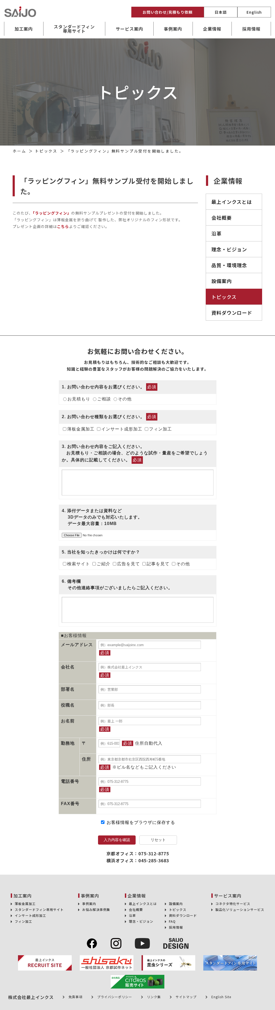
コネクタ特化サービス (232, 903)
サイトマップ (186, 996)
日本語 (221, 12)
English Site (221, 996)
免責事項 (75, 996)
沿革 (216, 233)
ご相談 (104, 399)
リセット (158, 840)
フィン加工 (160, 429)
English (254, 12)
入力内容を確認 (117, 840)
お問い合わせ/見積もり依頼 (168, 12)
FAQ (172, 921)
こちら (63, 226)
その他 (125, 399)
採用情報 (251, 29)
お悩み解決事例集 (96, 909)
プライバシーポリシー (114, 996)
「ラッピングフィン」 (52, 213)
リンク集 (154, 996)
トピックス (224, 296)
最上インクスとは (231, 201)
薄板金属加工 (81, 429)
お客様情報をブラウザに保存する (140, 822)
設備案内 (221, 280)
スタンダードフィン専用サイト (74, 28)
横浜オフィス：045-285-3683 (137, 860)
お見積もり (78, 399)
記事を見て (158, 564)
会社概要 (221, 217)
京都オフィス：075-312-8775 (137, 853)
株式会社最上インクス (31, 997)
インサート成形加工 (121, 429)
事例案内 (89, 903)
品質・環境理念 (229, 265)
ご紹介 (103, 564)
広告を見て (128, 564)
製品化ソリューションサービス (239, 909)
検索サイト (78, 564)
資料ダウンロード (231, 312)
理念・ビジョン (229, 249)
